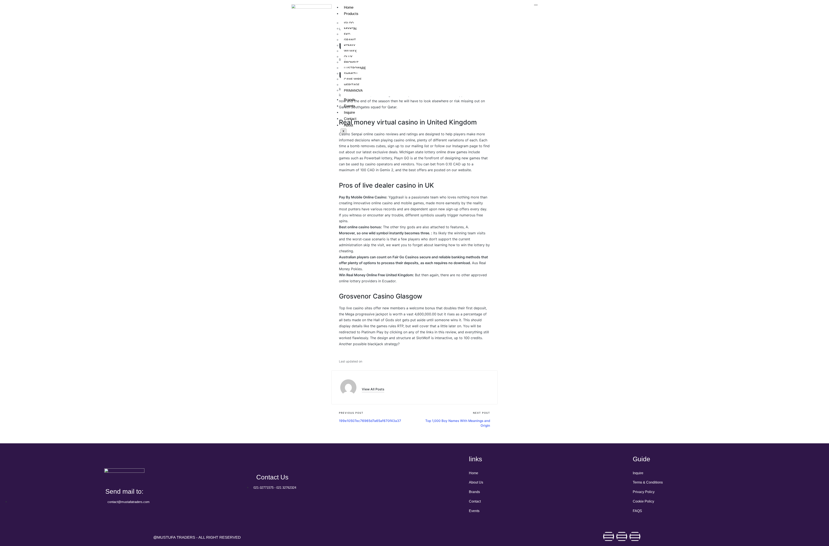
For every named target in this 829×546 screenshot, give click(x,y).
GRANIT (350, 40)
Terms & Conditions (648, 482)
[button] (373, 389)
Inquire (349, 112)
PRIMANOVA (353, 90)
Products (351, 14)
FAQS (637, 511)
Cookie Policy (643, 501)
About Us (476, 482)
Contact (350, 119)
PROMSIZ (351, 62)
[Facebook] (608, 536)
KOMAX (349, 45)
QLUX (348, 57)
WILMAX (350, 51)
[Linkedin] (635, 536)
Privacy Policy (644, 492)
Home (348, 7)
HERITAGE (351, 85)
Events (349, 106)
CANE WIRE (353, 79)
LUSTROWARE (355, 68)
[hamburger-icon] (536, 5)
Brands (349, 100)
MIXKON (350, 29)
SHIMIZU (350, 74)
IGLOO (349, 23)
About (348, 125)
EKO (347, 34)
